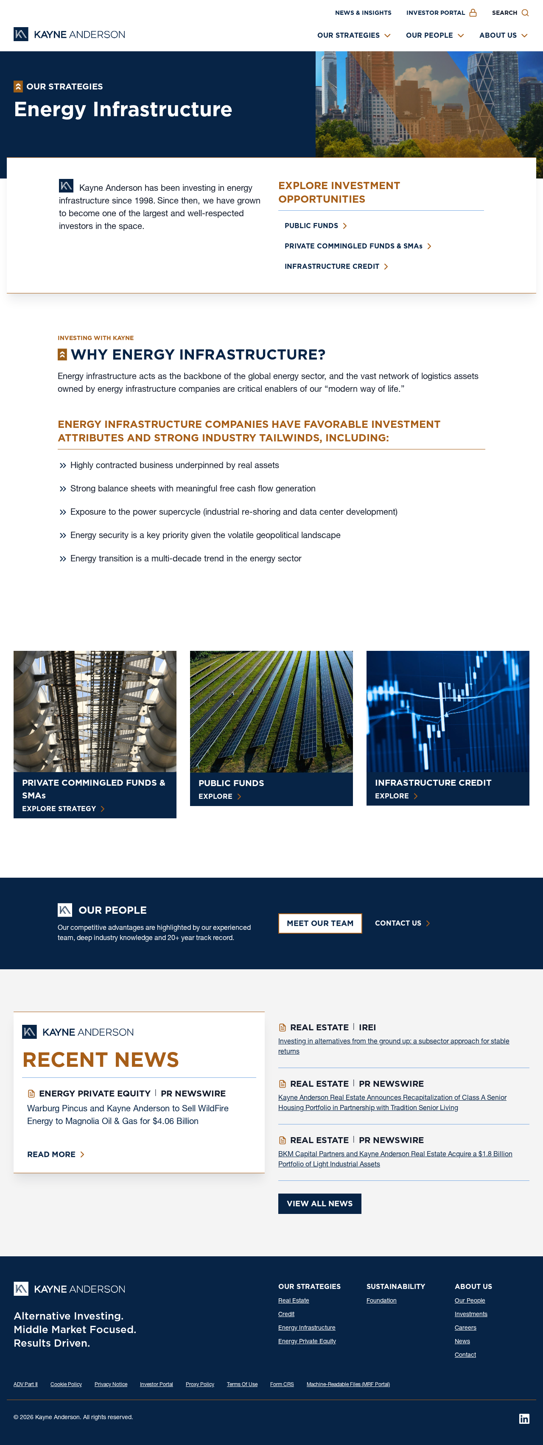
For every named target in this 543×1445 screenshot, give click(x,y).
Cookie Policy (66, 1384)
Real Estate (293, 1301)
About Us (498, 35)
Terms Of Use (242, 1384)
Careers (465, 1328)
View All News (320, 1203)
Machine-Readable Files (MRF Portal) (348, 1384)
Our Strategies (348, 35)
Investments (471, 1315)
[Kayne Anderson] (69, 38)
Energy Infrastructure (307, 1328)
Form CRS (282, 1384)
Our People (429, 35)
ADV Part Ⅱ (26, 1384)
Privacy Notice (111, 1384)
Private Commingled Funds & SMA (354, 246)
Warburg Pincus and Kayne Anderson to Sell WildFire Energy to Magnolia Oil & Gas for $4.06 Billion (128, 1116)
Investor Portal (435, 12)
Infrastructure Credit (332, 266)
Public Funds (311, 226)
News (462, 1342)
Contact (465, 1356)
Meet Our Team (320, 923)
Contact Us (398, 923)
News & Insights (363, 12)
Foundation (382, 1301)
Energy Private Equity (307, 1342)
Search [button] (505, 12)
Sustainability (396, 1287)
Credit (286, 1315)
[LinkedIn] (524, 1419)
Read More (51, 1154)
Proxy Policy (200, 1384)
